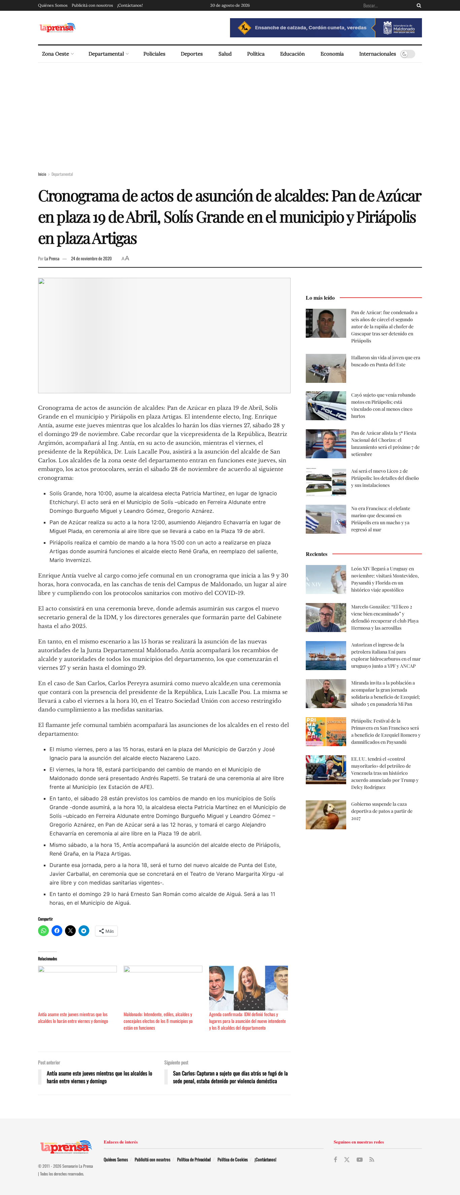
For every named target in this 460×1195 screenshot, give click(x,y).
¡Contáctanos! (130, 5)
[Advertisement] (230, 113)
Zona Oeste (55, 54)
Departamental (106, 54)
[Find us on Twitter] (347, 1160)
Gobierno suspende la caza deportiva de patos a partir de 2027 (382, 811)
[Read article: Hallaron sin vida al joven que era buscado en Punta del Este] (326, 368)
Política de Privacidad (194, 1159)
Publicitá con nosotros (92, 5)
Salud (225, 54)
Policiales (154, 54)
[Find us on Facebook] (335, 1160)
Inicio (42, 174)
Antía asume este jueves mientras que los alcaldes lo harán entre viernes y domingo (73, 1017)
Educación (292, 54)
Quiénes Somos (53, 5)
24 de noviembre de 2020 (91, 258)
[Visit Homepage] (57, 28)
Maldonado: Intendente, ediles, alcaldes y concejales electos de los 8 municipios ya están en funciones (158, 1020)
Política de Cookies (233, 1159)
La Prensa (51, 258)
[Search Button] (417, 5)
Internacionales (377, 54)
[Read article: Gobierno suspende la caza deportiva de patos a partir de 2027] (326, 814)
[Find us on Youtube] (360, 1160)
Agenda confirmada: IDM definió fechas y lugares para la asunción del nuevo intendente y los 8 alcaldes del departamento (247, 1020)
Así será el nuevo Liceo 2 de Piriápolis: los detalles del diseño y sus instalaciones (385, 478)
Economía (332, 54)
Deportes (192, 54)
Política (256, 54)
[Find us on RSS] (371, 1160)
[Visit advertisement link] (326, 27)
